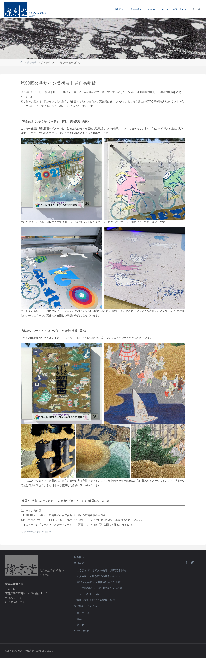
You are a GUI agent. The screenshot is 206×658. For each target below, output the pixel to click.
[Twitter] (199, 9)
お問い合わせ (81, 630)
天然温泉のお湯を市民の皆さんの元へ (98, 576)
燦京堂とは (82, 613)
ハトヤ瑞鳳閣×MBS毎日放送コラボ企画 (99, 588)
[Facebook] (193, 9)
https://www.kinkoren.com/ (36, 531)
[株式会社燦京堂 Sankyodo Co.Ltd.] (25, 9)
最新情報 (79, 557)
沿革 (79, 619)
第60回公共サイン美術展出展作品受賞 (98, 582)
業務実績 (31, 62)
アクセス (81, 625)
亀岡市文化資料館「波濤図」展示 (95, 600)
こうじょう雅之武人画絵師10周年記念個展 (101, 570)
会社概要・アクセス (85, 606)
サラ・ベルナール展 (88, 594)
